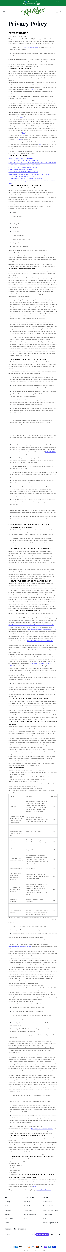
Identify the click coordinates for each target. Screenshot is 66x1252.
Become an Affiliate (30, 1214)
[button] (4, 11)
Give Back (27, 1206)
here (34, 1186)
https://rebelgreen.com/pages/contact (20, 946)
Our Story (27, 1202)
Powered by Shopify (24, 1250)
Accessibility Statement (50, 1223)
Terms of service (54, 1250)
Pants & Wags (9, 1218)
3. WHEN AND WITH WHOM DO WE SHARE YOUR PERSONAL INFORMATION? (32, 162)
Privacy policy (44, 1250)
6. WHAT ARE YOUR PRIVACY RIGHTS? (21, 169)
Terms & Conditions (49, 1206)
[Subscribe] (32, 1234)
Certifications (47, 1214)
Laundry (7, 1202)
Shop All (7, 1223)
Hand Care (8, 1214)
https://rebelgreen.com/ (31, 47)
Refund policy (34, 1250)
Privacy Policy (47, 1202)
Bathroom (8, 1210)
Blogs (25, 1218)
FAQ (44, 1218)
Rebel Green (15, 1250)
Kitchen (7, 1206)
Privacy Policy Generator (44, 1190)
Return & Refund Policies (51, 1210)
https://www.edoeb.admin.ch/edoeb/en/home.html (41, 629)
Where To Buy (28, 1210)
